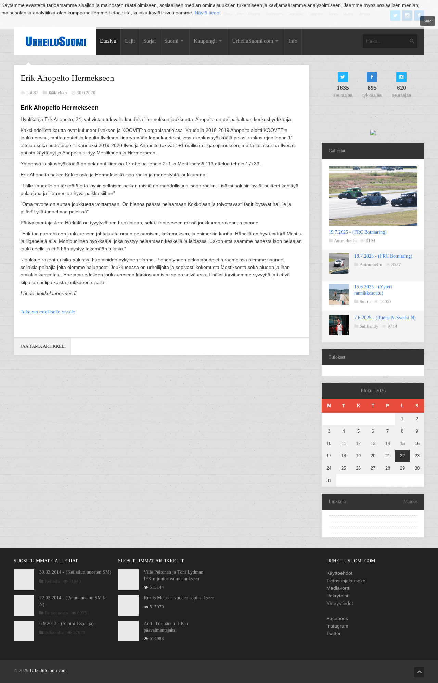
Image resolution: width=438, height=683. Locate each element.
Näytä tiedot (208, 12)
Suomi (171, 41)
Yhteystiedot (339, 603)
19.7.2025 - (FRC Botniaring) (357, 232)
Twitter (333, 633)
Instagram (337, 626)
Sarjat (149, 41)
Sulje (427, 21)
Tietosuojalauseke (345, 580)
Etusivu (108, 41)
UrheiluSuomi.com (252, 41)
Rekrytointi (337, 595)
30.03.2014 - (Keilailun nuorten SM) (75, 572)
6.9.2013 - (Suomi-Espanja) (66, 623)
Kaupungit (205, 41)
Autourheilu (345, 240)
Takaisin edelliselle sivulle (48, 311)
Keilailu (52, 581)
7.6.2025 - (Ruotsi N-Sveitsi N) (385, 317)
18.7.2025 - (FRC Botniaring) (383, 256)
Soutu (365, 301)
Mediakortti (338, 588)
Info (292, 41)
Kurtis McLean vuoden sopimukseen (179, 597)
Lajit (130, 41)
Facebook (337, 618)
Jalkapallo (54, 632)
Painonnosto (56, 613)
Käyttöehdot (339, 573)
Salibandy (369, 326)
